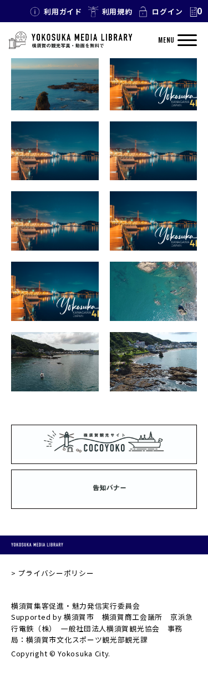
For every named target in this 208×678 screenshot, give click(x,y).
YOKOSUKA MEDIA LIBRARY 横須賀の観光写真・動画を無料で (70, 40)
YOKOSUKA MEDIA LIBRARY (37, 545)
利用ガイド (63, 11)
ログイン (167, 11)
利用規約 (117, 11)
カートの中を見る (195, 11)
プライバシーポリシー (56, 573)
